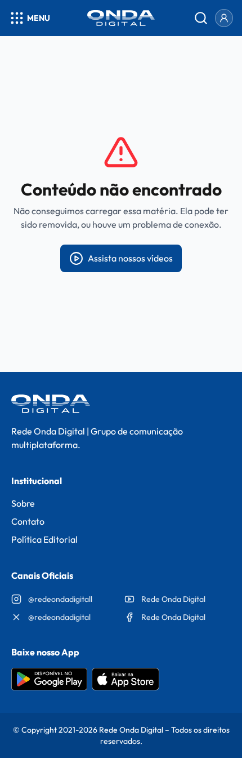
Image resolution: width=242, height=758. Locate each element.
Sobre (23, 503)
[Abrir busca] (201, 18)
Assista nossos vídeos (130, 258)
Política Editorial (44, 539)
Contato (27, 521)
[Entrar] (224, 18)
